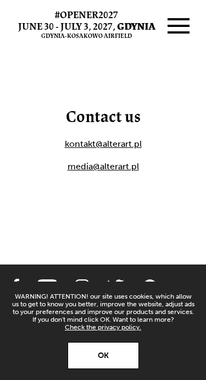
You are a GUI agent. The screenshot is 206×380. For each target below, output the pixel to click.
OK (103, 355)
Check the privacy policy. (103, 327)
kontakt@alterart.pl (103, 144)
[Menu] (178, 26)
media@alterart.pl (103, 166)
